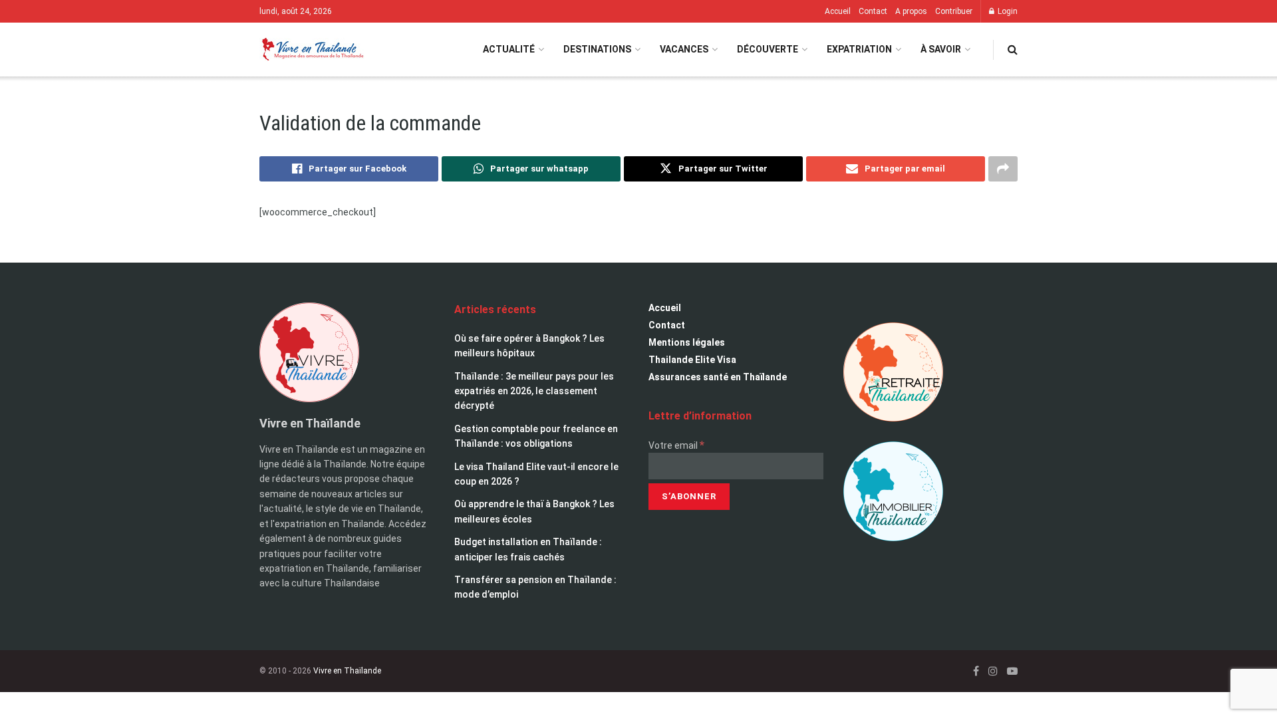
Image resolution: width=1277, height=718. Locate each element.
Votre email (676, 445)
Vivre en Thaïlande (347, 670)
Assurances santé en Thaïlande (717, 377)
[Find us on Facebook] (976, 671)
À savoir (941, 49)
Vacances (684, 49)
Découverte (767, 49)
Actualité (509, 49)
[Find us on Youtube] (1012, 671)
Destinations (597, 49)
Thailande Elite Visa (692, 359)
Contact (873, 11)
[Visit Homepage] (311, 49)
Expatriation (859, 49)
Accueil (838, 11)
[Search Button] (1013, 49)
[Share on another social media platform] (1003, 168)
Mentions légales (686, 342)
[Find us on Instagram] (993, 671)
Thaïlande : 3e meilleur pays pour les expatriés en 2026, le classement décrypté (534, 391)
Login (1007, 11)
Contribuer (953, 11)
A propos (911, 11)
